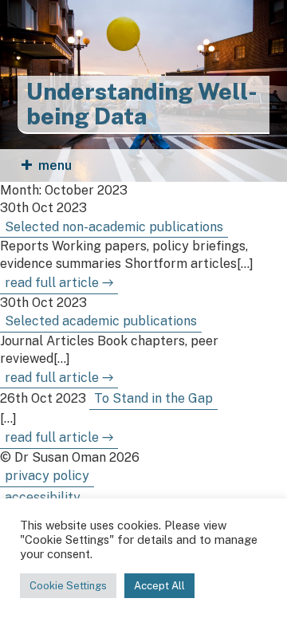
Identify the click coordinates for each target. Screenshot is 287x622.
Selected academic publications (101, 321)
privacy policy (47, 475)
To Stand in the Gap (153, 398)
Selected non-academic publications (114, 226)
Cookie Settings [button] (68, 586)
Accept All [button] (159, 586)
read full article (59, 282)
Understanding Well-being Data (142, 104)
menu (55, 165)
